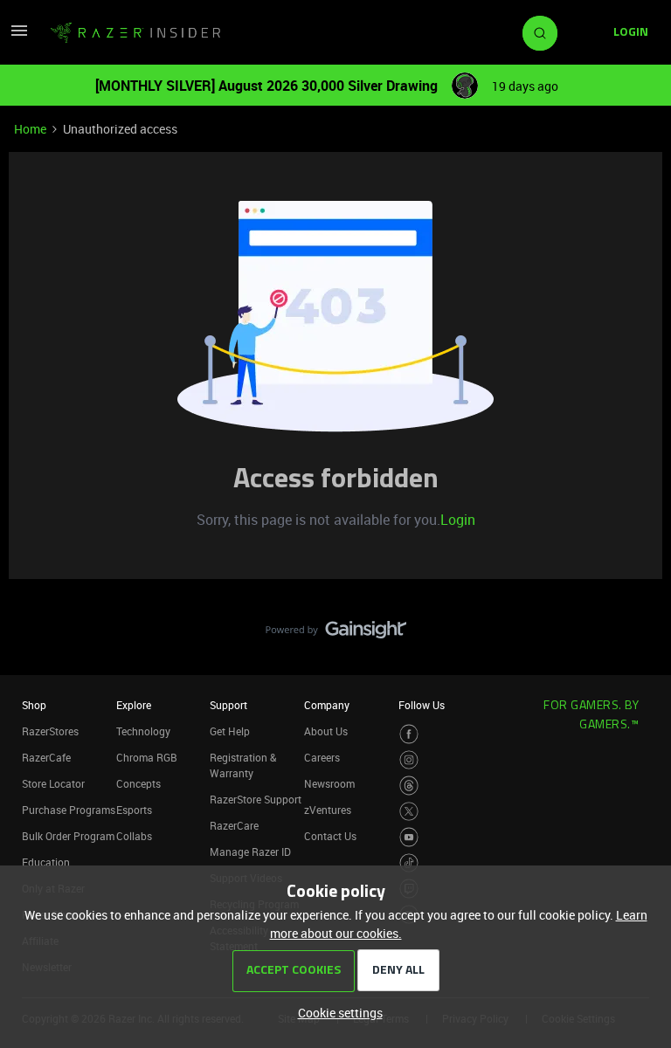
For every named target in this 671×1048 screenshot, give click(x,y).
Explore (133, 705)
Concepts (138, 783)
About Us (326, 731)
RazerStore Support (255, 799)
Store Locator (53, 783)
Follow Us (421, 705)
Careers (322, 757)
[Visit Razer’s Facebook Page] (409, 734)
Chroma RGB (146, 757)
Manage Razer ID (250, 851)
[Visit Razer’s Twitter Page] (409, 812)
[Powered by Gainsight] (336, 634)
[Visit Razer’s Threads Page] (409, 785)
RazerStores (50, 731)
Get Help (230, 731)
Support (228, 705)
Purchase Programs (68, 810)
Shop (34, 705)
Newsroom (329, 783)
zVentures (327, 810)
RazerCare (234, 825)
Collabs (134, 836)
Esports (134, 810)
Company (326, 705)
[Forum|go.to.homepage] (135, 33)
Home (30, 129)
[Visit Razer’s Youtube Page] (409, 837)
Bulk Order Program (68, 836)
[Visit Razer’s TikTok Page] (409, 863)
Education (46, 862)
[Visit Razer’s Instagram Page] (409, 760)
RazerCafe (46, 757)
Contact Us (330, 836)
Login (457, 519)
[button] (19, 36)
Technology (143, 731)
